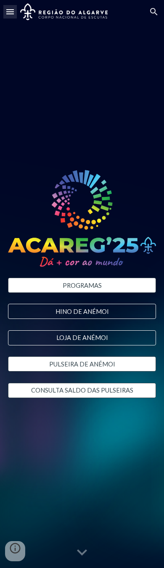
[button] (10, 11)
